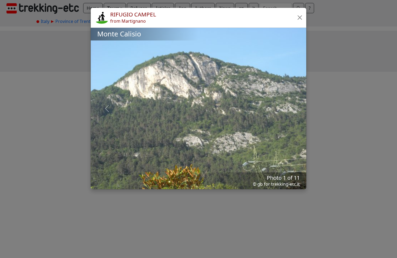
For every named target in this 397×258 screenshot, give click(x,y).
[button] (299, 17)
